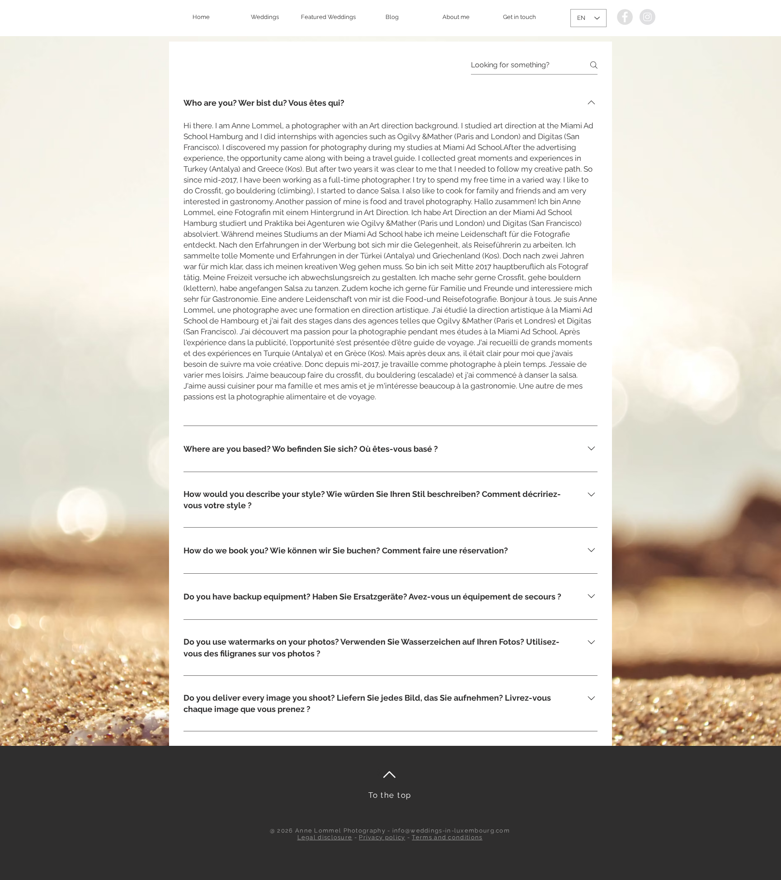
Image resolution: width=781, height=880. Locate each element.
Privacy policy (382, 837)
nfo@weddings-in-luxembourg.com (452, 830)
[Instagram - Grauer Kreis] (647, 17)
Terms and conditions (447, 837)
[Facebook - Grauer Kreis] (625, 17)
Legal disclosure (325, 837)
